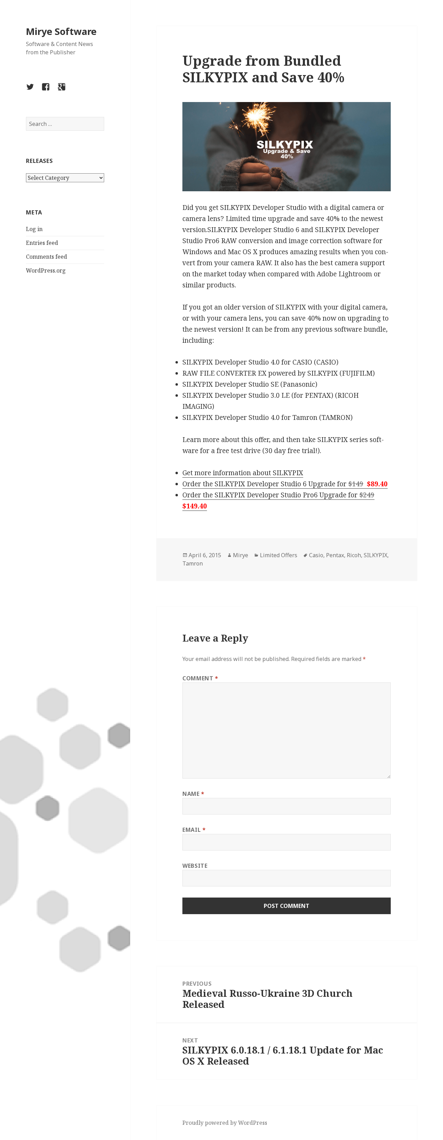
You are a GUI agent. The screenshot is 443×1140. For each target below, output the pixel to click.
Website (194, 866)
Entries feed (42, 243)
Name (193, 794)
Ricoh (354, 555)
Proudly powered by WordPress (224, 1123)
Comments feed (46, 256)
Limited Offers (278, 555)
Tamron (192, 563)
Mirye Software (61, 31)
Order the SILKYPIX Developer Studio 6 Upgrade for (285, 483)
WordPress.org (46, 270)
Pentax (335, 555)
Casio (316, 555)
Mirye (240, 555)
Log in (34, 229)
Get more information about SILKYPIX (242, 472)
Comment (200, 678)
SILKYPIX (375, 555)
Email (194, 830)
